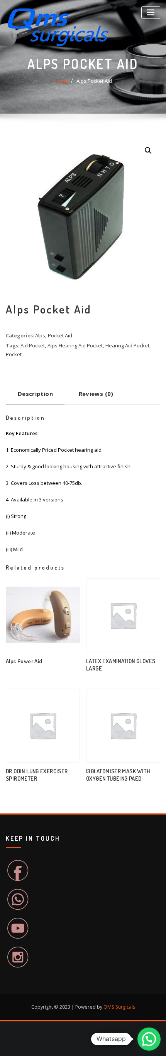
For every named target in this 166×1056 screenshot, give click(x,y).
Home (61, 80)
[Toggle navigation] (150, 12)
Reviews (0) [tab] (96, 393)
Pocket (14, 354)
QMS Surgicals (119, 1007)
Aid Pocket (32, 345)
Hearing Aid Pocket (127, 345)
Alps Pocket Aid (94, 80)
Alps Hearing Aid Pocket (75, 345)
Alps (40, 335)
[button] (148, 151)
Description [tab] (35, 393)
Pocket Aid (60, 335)
